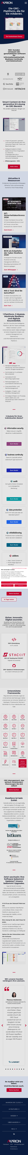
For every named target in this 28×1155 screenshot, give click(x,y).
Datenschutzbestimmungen (19, 568)
